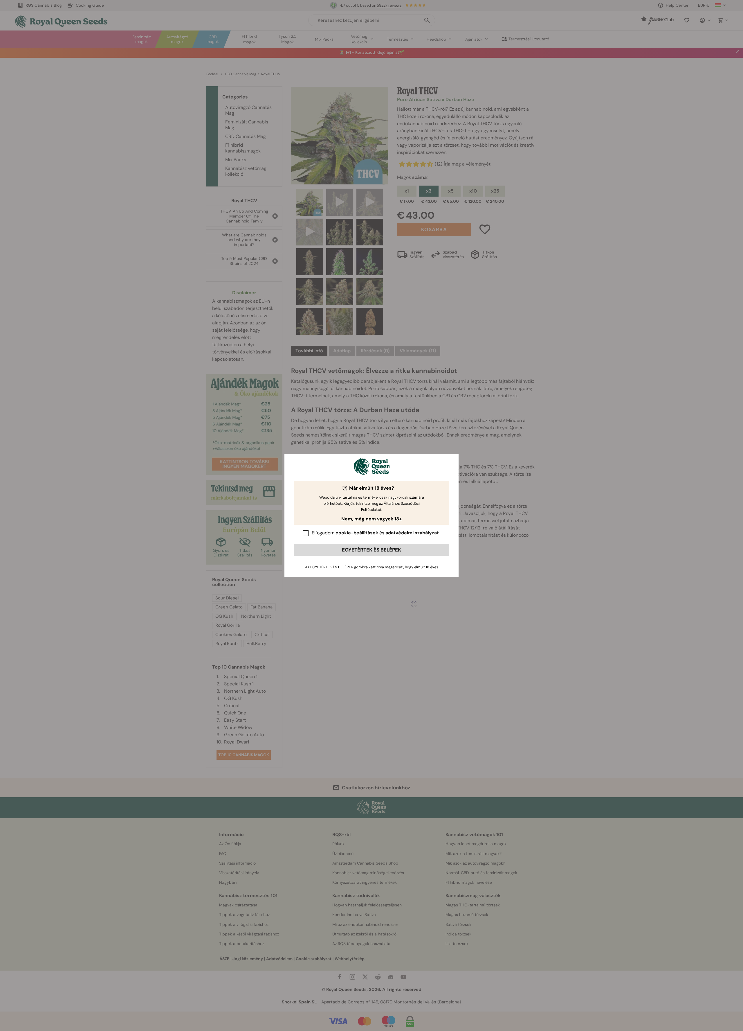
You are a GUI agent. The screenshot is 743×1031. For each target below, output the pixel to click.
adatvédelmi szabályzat (412, 533)
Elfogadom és (375, 533)
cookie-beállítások (357, 533)
